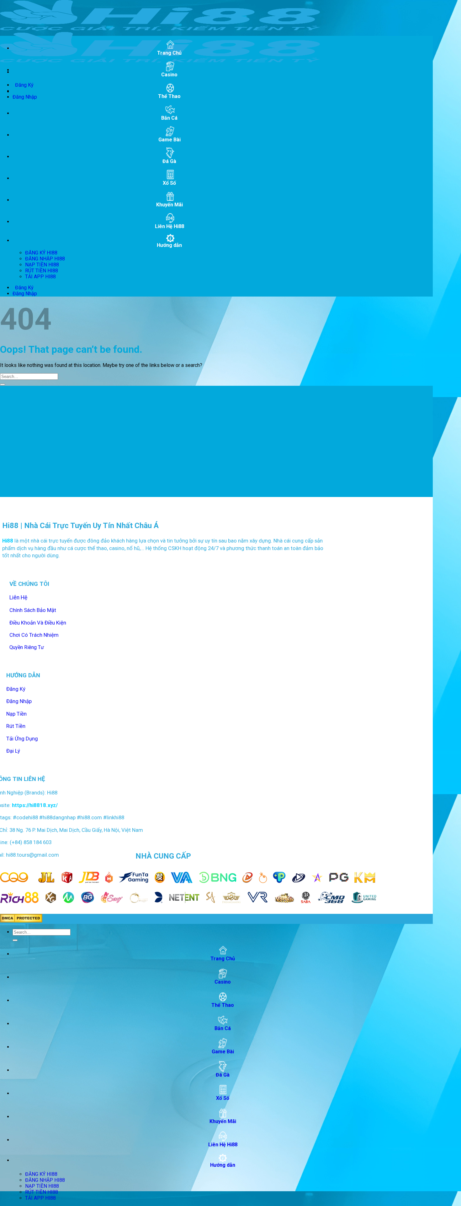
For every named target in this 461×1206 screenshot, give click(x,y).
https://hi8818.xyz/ (34, 805)
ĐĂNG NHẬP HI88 (45, 259)
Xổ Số (169, 183)
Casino (169, 75)
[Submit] (2, 384)
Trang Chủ (169, 53)
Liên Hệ (18, 597)
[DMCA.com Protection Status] (21, 921)
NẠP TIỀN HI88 (42, 265)
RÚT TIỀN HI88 (41, 271)
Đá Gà (169, 161)
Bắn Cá (169, 118)
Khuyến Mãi (169, 205)
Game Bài (169, 140)
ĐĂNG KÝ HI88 (41, 253)
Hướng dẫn (169, 245)
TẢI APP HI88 (40, 277)
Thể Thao (169, 96)
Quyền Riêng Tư (26, 647)
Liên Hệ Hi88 (169, 226)
